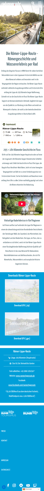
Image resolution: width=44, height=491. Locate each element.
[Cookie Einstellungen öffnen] (4, 487)
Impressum (4, 460)
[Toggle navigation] (40, 3)
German (28, 489)
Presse (3, 431)
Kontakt (4, 441)
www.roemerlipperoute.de (25, 376)
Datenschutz (5, 470)
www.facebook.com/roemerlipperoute (21, 385)
